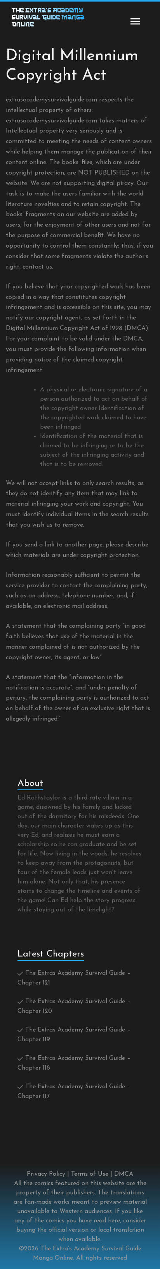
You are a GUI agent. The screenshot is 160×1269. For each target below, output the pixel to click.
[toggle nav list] (135, 21)
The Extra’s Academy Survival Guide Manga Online (48, 18)
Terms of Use (89, 1174)
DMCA (123, 1174)
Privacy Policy (46, 1174)
